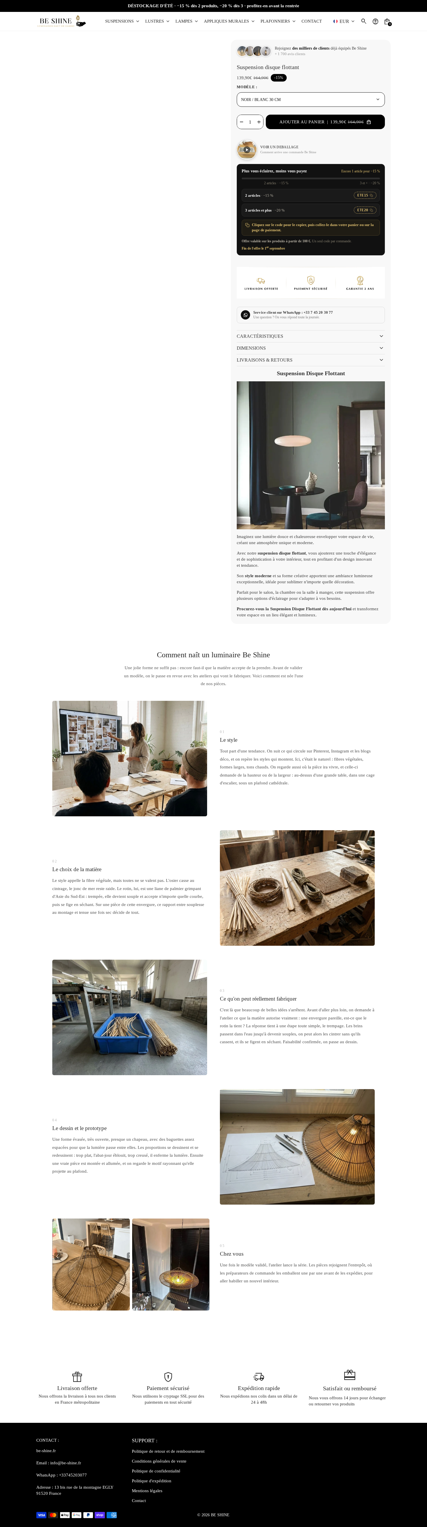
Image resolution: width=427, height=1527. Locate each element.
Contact (139, 1500)
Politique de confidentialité (156, 1471)
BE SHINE (220, 1515)
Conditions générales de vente (159, 1461)
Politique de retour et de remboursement (168, 1451)
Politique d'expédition (151, 1481)
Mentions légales (147, 1490)
